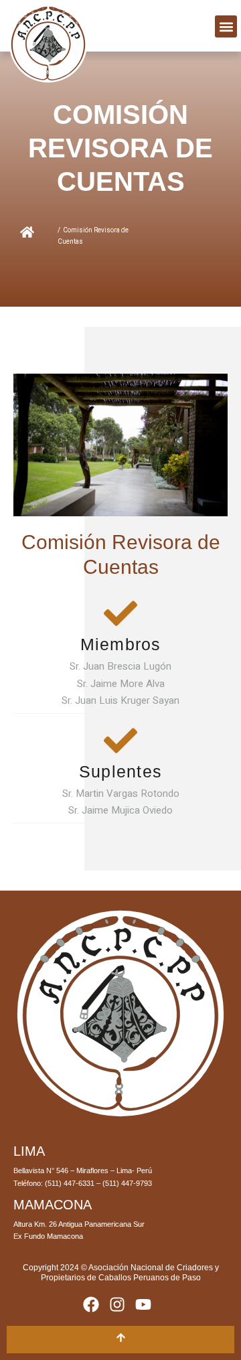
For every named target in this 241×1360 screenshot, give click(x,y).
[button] (226, 26)
